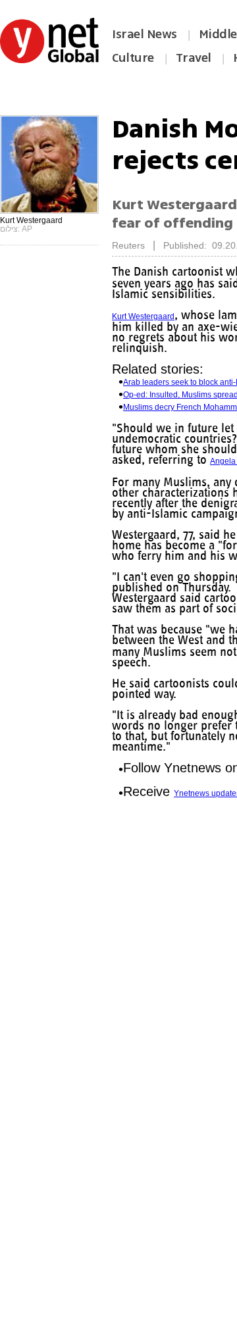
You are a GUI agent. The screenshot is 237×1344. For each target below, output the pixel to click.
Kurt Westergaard (143, 316)
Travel (193, 58)
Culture (133, 58)
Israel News (144, 34)
